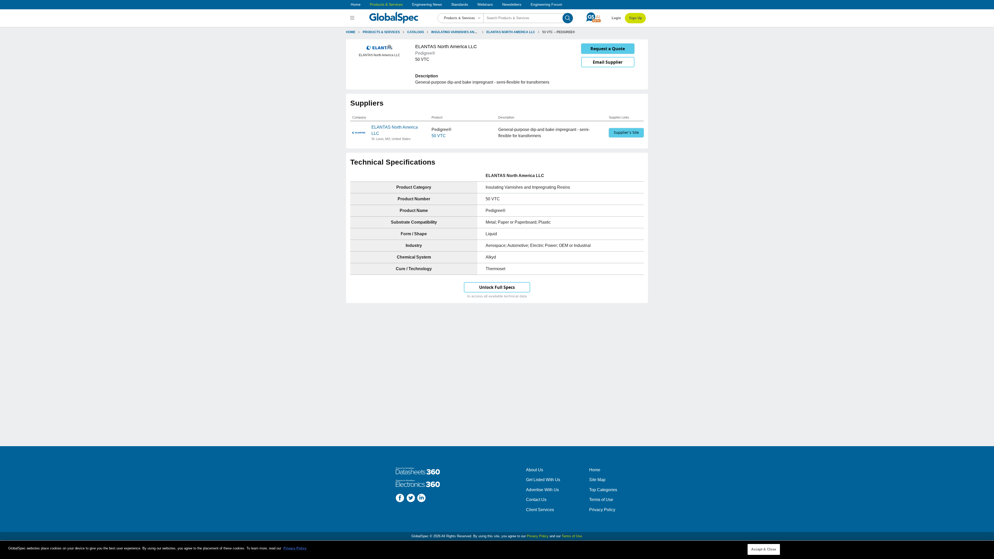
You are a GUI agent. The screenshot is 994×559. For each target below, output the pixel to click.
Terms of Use (601, 499)
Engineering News (427, 4)
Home (356, 4)
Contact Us (536, 499)
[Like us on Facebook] (400, 499)
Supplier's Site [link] (626, 132)
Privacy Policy (602, 509)
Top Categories (603, 490)
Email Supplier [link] (608, 62)
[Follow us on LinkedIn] (421, 499)
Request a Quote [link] (607, 49)
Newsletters (511, 4)
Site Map (597, 479)
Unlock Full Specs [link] (497, 287)
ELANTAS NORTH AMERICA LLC (510, 32)
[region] (497, 550)
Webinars (485, 4)
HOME (350, 32)
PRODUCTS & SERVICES (381, 32)
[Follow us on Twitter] (411, 499)
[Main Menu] (352, 18)
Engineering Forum (546, 4)
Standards (459, 4)
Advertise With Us (542, 490)
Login (616, 18)
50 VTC (439, 136)
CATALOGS (415, 32)
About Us (534, 470)
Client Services (540, 509)
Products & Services (386, 4)
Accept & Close (763, 549)
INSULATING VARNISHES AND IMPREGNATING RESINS (472, 32)
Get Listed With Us (543, 479)
